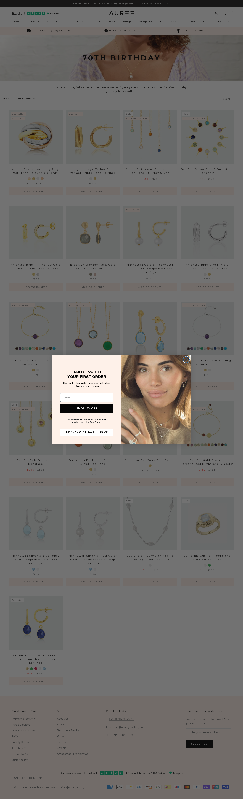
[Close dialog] (186, 360)
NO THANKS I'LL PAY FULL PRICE (87, 432)
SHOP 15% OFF (86, 408)
